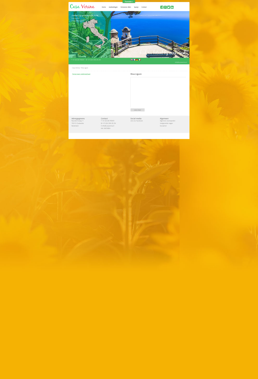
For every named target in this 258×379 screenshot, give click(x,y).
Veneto (74, 43)
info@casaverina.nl (181, 62)
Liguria (74, 28)
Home (104, 7)
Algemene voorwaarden (167, 121)
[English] (132, 60)
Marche (74, 31)
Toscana (75, 38)
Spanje (136, 7)
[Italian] (139, 60)
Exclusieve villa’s (126, 7)
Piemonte (75, 33)
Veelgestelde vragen (166, 123)
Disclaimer (163, 126)
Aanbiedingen (113, 7)
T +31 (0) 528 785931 (78, 60)
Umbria (74, 41)
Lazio (73, 26)
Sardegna (75, 36)
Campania (75, 18)
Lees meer (137, 110)
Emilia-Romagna (77, 21)
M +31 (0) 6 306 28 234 (93, 60)
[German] (137, 60)
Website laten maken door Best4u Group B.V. (138, 136)
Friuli (73, 23)
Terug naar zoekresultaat (81, 74)
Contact (144, 7)
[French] (134, 60)
